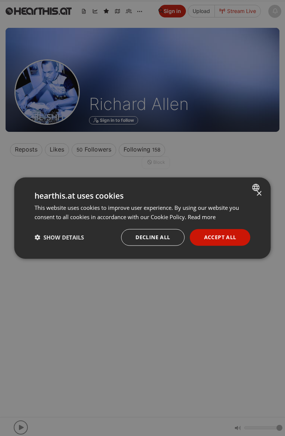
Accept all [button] (220, 237)
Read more (202, 217)
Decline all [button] (152, 237)
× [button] (259, 193)
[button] (59, 237)
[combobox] (257, 187)
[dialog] (142, 218)
